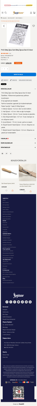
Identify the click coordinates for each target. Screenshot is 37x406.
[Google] (30, 301)
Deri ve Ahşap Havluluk (7, 272)
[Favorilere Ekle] (33, 26)
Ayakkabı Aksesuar (7, 242)
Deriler (4, 200)
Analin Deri (5, 222)
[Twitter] (10, 301)
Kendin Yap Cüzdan (7, 216)
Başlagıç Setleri (6, 207)
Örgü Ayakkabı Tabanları (8, 250)
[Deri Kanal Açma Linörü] (9, 172)
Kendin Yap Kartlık (6, 218)
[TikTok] (22, 301)
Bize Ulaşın (5, 314)
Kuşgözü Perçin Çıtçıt (7, 263)
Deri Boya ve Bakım (7, 214)
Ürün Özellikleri (6, 89)
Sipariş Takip (6, 354)
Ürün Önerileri (5, 147)
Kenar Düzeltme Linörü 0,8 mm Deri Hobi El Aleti (27, 185)
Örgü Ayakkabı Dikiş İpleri (8, 253)
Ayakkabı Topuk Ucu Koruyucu (9, 247)
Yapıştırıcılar (5, 261)
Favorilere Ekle (6, 191)
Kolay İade (5, 357)
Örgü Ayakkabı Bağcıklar (8, 257)
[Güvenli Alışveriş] (20, 382)
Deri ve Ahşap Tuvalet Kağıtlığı (9, 274)
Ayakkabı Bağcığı (6, 237)
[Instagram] (14, 301)
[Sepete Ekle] (12, 191)
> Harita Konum (6, 334)
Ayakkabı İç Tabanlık (7, 240)
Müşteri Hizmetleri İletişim (9, 329)
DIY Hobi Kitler (6, 204)
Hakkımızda (5, 312)
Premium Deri (6, 227)
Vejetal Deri (5, 231)
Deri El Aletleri (6, 202)
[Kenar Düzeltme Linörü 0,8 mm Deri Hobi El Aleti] (27, 172)
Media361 (21, 404)
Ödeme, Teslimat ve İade (8, 332)
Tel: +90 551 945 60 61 (8, 324)
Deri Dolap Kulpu (6, 276)
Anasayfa (5, 309)
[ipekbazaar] (18, 13)
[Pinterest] (26, 301)
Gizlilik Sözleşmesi (7, 317)
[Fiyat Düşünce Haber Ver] (10, 153)
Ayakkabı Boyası (6, 235)
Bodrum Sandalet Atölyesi (8, 282)
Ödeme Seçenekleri (6, 143)
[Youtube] (18, 301)
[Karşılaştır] (6, 153)
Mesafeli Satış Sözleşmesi (9, 319)
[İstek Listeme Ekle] (2, 153)
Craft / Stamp (6, 209)
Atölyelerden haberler (7, 280)
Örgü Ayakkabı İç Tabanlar (8, 255)
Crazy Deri (5, 224)
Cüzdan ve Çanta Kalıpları (8, 211)
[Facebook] (6, 301)
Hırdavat (4, 268)
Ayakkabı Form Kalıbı (7, 244)
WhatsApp (5, 327)
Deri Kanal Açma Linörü (8, 183)
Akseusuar (5, 266)
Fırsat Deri (5, 229)
